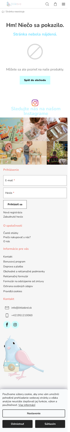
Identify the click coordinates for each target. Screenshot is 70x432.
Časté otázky (10, 233)
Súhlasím (50, 424)
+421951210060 (22, 315)
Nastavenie (34, 413)
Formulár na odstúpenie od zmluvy (23, 281)
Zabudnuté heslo (13, 217)
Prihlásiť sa (15, 204)
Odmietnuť (17, 424)
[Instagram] (15, 324)
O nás (6, 241)
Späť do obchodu (35, 80)
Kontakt (7, 256)
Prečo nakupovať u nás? (17, 237)
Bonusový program (14, 261)
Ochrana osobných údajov (18, 286)
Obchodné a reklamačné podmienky (24, 271)
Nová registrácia (12, 212)
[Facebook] (7, 324)
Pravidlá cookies (12, 291)
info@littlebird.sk (21, 308)
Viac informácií (26, 405)
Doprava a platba (13, 266)
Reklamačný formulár (15, 276)
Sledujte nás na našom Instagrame (36, 111)
